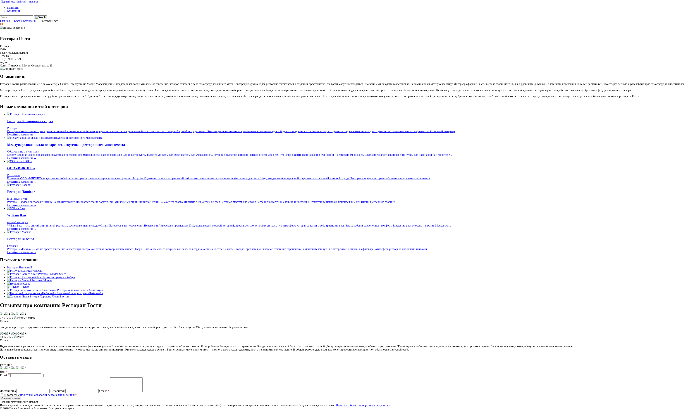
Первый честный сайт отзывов (19, 1)
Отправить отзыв (10, 398)
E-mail (5, 375)
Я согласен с (40, 394)
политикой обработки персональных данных (47, 394)
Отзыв (104, 390)
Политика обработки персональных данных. (363, 405)
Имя (3, 371)
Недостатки (57, 390)
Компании (13, 10)
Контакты (13, 7)
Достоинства (8, 390)
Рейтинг (6, 364)
